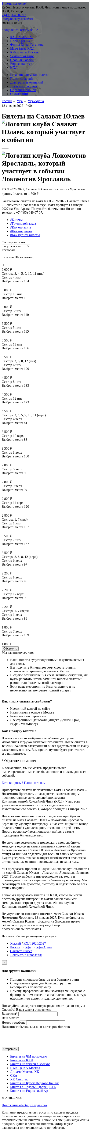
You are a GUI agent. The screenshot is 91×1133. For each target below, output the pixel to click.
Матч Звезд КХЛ (22, 48)
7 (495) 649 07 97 (14, 15)
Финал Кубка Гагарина (27, 44)
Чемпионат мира (22, 56)
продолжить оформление (20, 30)
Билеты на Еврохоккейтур (29, 1091)
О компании (19, 94)
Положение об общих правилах (24, 1105)
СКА (13, 1075)
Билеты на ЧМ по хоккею (28, 1056)
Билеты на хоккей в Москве (30, 1064)
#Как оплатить (20, 227)
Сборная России (22, 60)
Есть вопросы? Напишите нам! (24, 783)
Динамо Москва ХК (24, 1071)
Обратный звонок (23, 90)
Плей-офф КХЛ (21, 41)
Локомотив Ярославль (26, 955)
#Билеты (16, 220)
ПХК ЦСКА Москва (25, 1068)
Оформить (10, 648)
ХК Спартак (19, 1079)
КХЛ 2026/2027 (21, 37)
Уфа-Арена (36, 101)
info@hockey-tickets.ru (17, 19)
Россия (7, 101)
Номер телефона (13, 1022)
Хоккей (15, 943)
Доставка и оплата (23, 86)
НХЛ (14, 67)
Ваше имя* (10, 1013)
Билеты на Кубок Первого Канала (34, 1083)
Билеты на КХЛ (21, 1060)
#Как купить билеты (25, 235)
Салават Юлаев (21, 951)
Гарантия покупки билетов (29, 75)
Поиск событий (21, 78)
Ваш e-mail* (10, 1018)
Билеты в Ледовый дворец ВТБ (33, 1087)
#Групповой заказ (23, 223)
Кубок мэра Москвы (24, 52)
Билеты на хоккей (15, 3)
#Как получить (21, 231)
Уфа (20, 101)
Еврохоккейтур (21, 63)
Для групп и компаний (26, 82)
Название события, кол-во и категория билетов (36, 1026)
